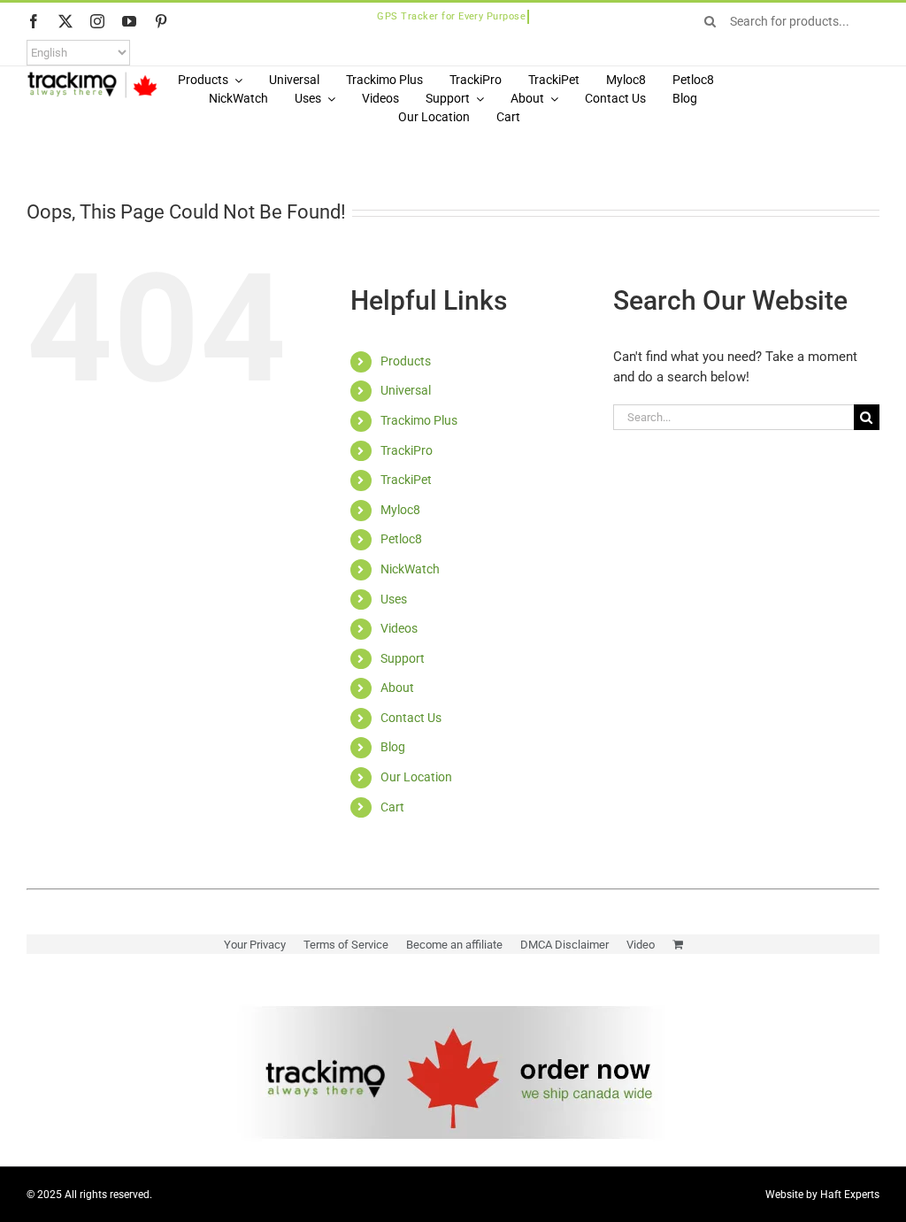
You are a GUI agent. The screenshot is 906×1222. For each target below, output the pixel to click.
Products (405, 361)
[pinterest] (161, 21)
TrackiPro (406, 450)
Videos (399, 628)
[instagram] (97, 21)
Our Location (416, 777)
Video (640, 944)
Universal (405, 390)
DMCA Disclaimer (564, 944)
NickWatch (410, 569)
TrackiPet (406, 480)
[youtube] (129, 21)
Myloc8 (400, 510)
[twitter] (65, 21)
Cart (392, 807)
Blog (392, 747)
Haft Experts (849, 1194)
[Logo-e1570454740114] (92, 77)
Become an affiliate (454, 944)
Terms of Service (345, 944)
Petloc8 (401, 539)
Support (402, 658)
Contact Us (410, 718)
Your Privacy (255, 944)
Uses (393, 599)
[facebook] (34, 21)
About (397, 687)
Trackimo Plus (418, 420)
